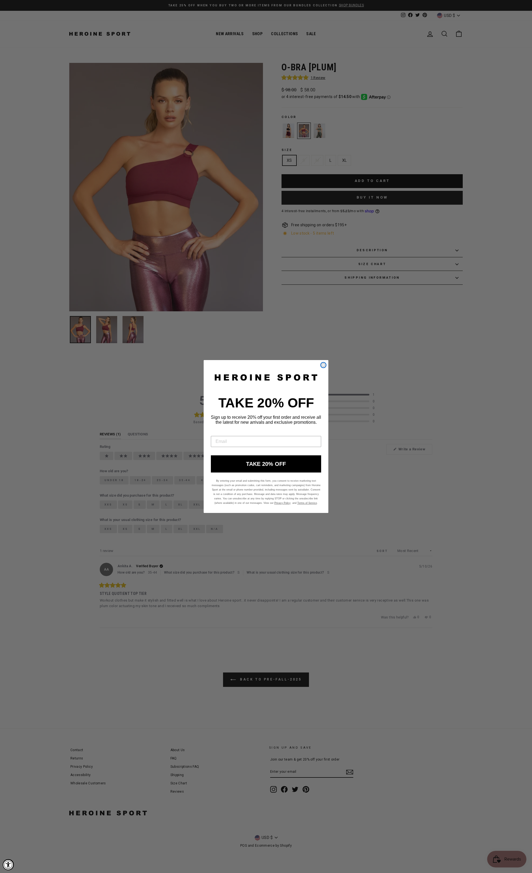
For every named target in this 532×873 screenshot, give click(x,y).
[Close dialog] (323, 365)
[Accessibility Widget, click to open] (8, 864)
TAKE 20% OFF (266, 464)
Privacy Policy (282, 503)
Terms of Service (307, 503)
